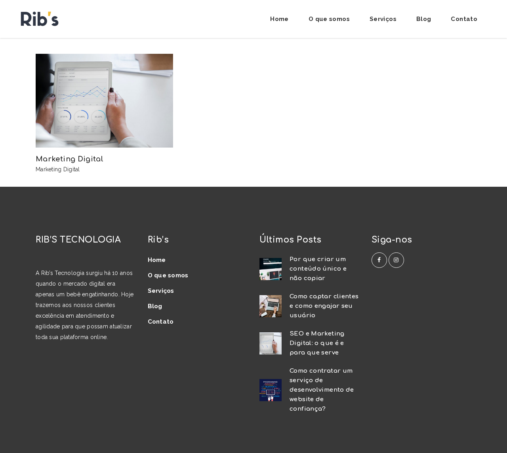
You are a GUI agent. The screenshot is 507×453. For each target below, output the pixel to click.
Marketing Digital (58, 169)
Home (157, 259)
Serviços (161, 290)
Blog (155, 306)
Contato (161, 321)
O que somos (168, 275)
